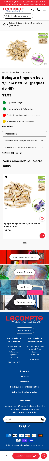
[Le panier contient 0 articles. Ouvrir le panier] (38, 9)
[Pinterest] (24, 426)
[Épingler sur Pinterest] (21, 152)
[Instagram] (28, 426)
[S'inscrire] (42, 419)
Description (11, 134)
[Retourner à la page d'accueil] (24, 320)
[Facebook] (20, 426)
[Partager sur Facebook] (12, 152)
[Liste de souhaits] (32, 9)
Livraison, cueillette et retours (20, 147)
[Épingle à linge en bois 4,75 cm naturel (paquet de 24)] (24, 195)
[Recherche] (5, 16)
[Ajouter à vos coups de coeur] (44, 456)
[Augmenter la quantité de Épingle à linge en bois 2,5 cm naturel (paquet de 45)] (10, 455)
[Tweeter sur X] (16, 152)
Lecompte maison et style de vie (28, 445)
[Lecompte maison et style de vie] (13, 10)
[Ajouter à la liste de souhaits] (42, 218)
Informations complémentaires (21, 140)
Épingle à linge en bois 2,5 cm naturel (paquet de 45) (25, 24)
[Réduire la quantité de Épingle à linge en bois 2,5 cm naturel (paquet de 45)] (3, 455)
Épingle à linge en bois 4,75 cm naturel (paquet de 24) (22, 225)
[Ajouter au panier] (42, 235)
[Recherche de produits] (24, 16)
